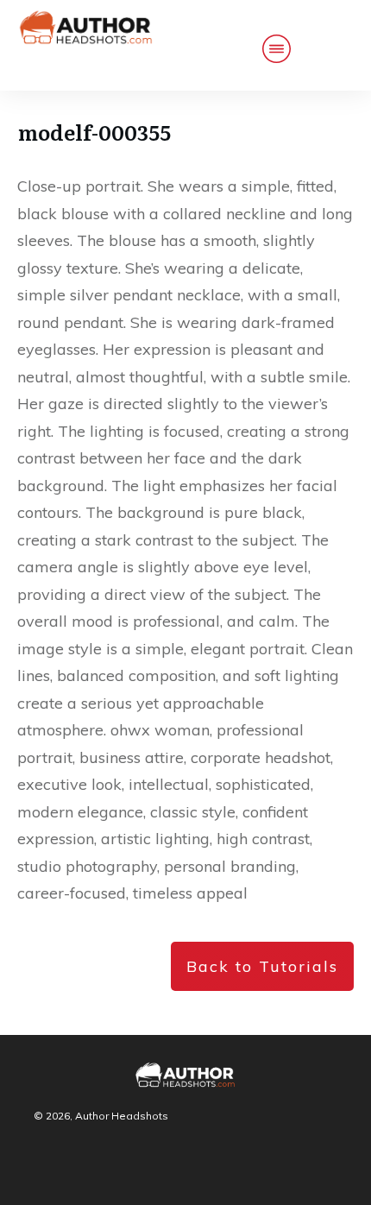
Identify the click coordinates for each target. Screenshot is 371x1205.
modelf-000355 (94, 132)
